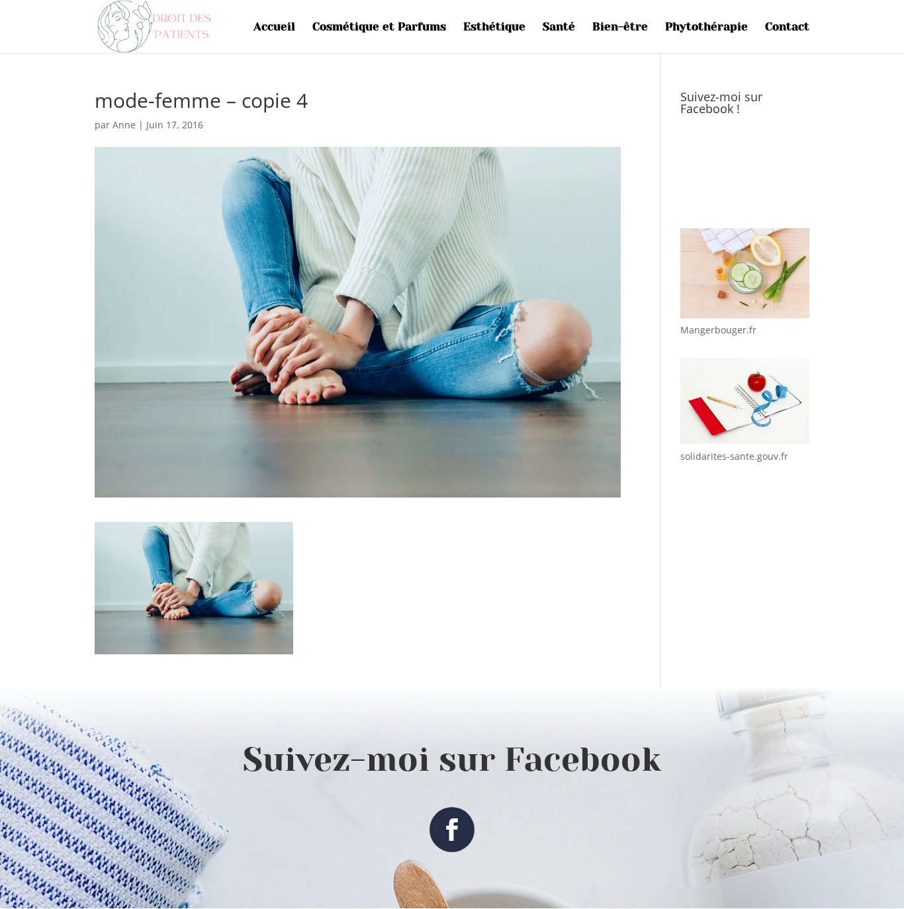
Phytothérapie (706, 27)
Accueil (274, 27)
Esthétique (494, 27)
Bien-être (620, 27)
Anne (124, 124)
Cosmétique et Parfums (379, 27)
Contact (787, 27)
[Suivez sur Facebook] (452, 829)
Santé (559, 27)
